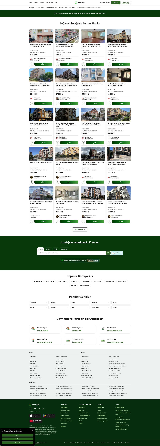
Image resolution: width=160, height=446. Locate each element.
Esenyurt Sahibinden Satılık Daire (64, 391)
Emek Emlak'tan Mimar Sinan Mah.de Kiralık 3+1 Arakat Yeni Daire (91, 46)
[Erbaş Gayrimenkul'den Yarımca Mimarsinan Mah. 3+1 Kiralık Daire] (93, 193)
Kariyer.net (73, 442)
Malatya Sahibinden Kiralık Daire (90, 388)
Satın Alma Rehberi (65, 410)
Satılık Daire (62, 281)
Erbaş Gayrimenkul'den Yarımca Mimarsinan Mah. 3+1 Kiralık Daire (92, 202)
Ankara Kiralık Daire (87, 375)
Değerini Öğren (105, 2)
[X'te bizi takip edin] (39, 408)
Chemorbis (128, 442)
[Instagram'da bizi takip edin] (30, 408)
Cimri (108, 442)
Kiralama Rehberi (65, 415)
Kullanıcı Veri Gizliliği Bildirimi (122, 419)
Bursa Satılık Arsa (60, 373)
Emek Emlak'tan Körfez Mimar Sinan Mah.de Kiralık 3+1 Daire (93, 163)
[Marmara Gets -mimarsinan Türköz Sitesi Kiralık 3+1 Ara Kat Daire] (119, 114)
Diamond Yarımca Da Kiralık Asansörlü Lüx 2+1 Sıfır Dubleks (117, 202)
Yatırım (42, 2)
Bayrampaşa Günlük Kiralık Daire (117, 363)
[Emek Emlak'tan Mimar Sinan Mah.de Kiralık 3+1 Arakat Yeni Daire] (93, 36)
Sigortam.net (87, 442)
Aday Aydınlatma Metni (121, 429)
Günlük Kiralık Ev (86, 363)
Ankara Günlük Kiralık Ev (115, 373)
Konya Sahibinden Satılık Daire (63, 386)
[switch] (117, 252)
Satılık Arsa (97, 281)
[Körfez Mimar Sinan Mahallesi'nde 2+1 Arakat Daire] (93, 75)
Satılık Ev (32, 359)
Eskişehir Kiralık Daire (114, 361)
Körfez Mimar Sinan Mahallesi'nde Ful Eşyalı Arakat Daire (40, 45)
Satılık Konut (38, 281)
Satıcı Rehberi (64, 413)
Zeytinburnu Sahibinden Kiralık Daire (118, 393)
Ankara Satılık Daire (35, 375)
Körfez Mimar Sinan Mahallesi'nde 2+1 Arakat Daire (92, 84)
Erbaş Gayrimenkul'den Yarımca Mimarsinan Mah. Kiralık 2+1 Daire (66, 84)
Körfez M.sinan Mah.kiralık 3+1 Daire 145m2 (67, 163)
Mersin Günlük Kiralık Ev (114, 370)
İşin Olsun (79, 442)
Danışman (64, 249)
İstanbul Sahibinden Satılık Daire (64, 388)
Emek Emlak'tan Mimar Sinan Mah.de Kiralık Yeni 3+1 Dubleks (91, 124)
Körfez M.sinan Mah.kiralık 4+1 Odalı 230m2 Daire (67, 202)
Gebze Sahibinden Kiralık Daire (116, 395)
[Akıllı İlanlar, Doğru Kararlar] (80, 2)
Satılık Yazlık (33, 370)
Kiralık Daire (40, 7)
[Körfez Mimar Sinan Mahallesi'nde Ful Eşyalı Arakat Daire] (41, 36)
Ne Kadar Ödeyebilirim (66, 421)
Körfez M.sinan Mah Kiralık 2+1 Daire (41, 162)
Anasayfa (31, 7)
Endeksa (66, 442)
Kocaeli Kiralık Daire (51, 7)
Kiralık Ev (84, 359)
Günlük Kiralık (84, 285)
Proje (55, 249)
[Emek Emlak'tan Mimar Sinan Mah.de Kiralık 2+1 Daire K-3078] (41, 75)
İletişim (81, 421)
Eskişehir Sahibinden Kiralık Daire (117, 386)
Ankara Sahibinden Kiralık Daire (90, 391)
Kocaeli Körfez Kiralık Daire (67, 7)
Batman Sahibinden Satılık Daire (38, 391)
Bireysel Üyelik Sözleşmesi (121, 410)
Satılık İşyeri (110, 281)
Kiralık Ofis (85, 373)
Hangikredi (103, 442)
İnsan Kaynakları (83, 418)
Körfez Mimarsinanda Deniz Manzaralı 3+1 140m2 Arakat (64, 45)
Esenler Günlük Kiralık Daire (115, 368)
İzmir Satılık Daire (60, 361)
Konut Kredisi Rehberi (66, 418)
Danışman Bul (100, 407)
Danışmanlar (49, 2)
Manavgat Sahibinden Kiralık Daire (117, 391)
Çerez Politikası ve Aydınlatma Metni (123, 413)
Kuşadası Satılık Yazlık (61, 375)
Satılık (30, 2)
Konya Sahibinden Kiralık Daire (90, 393)
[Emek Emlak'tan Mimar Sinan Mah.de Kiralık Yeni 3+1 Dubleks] (93, 114)
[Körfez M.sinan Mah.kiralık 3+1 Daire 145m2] (67, 154)
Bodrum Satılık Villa (61, 377)
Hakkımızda (82, 407)
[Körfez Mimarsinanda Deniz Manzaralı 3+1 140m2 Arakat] (67, 36)
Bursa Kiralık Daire (113, 359)
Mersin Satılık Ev (60, 366)
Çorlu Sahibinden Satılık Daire (63, 395)
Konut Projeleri (33, 373)
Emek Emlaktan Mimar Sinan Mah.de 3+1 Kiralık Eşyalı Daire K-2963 (66, 124)
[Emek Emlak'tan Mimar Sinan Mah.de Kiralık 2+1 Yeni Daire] (41, 114)
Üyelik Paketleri (101, 415)
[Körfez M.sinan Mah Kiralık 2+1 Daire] (41, 154)
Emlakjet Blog (64, 407)
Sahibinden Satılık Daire (36, 386)
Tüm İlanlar (78, 229)
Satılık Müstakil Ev (34, 366)
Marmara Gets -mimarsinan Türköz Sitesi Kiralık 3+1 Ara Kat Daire (119, 124)
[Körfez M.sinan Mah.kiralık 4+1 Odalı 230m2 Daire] (67, 193)
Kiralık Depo (85, 368)
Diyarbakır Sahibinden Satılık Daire (38, 388)
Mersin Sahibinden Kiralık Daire (116, 388)
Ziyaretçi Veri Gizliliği (120, 422)
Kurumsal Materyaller (84, 415)
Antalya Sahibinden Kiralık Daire (90, 395)
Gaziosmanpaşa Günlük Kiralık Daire (118, 366)
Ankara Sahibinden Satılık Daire (38, 393)
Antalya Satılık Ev (60, 363)
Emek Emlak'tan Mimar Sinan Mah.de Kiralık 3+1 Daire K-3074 (117, 45)
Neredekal (114, 442)
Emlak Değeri (64, 423)
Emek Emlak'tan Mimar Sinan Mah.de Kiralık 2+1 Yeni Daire (39, 124)
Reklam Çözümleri (83, 413)
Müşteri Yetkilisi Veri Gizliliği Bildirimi (122, 425)
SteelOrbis (121, 442)
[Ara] (108, 253)
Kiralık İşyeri (122, 281)
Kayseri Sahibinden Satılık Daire (38, 395)
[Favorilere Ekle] (31, 64)
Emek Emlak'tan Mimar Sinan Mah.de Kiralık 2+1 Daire (117, 84)
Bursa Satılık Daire (60, 359)
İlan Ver (115, 2)
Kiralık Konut (50, 281)
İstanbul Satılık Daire (61, 356)
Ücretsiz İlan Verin (101, 413)
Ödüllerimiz (81, 410)
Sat (56, 2)
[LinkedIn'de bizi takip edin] (43, 408)
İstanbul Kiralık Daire (87, 377)
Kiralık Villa (85, 361)
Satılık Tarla (33, 368)
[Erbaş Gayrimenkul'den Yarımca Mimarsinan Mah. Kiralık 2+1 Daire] (67, 75)
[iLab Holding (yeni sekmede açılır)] (37, 443)
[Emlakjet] (34, 405)
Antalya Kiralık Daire (114, 356)
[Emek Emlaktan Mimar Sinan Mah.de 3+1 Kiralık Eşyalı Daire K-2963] (67, 114)
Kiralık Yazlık (85, 366)
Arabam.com (95, 442)
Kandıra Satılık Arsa (61, 370)
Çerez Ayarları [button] (119, 417)
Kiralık (36, 2)
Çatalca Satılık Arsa (61, 368)
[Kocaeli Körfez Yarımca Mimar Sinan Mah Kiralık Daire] (41, 193)
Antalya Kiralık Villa (113, 377)
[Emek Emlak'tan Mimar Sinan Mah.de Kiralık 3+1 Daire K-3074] (119, 36)
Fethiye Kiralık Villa (113, 375)
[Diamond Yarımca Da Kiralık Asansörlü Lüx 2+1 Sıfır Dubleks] (119, 193)
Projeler (73, 285)
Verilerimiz (63, 426)
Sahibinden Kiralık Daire (88, 386)
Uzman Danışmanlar (102, 421)
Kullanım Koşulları (119, 407)
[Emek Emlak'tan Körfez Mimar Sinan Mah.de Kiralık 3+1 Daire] (93, 154)
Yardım (80, 423)
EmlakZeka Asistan (102, 418)
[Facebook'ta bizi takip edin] (34, 408)
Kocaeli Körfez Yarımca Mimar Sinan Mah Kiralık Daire (41, 202)
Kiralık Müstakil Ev (86, 370)
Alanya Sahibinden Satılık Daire (64, 393)
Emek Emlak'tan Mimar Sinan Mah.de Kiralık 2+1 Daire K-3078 (40, 84)
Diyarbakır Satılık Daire (36, 377)
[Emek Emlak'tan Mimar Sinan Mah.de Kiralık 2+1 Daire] (119, 75)
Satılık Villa (86, 281)
